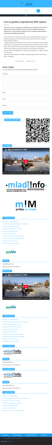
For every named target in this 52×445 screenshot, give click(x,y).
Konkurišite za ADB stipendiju (10, 231)
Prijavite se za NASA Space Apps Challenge (13, 238)
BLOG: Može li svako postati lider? (11, 243)
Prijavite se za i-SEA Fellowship (10, 221)
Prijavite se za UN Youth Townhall (11, 226)
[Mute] (45, 173)
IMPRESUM (5, 435)
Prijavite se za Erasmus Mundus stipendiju (13, 236)
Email (3, 99)
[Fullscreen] (47, 173)
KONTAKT (44, 435)
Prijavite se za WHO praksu (9, 233)
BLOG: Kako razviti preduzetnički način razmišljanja (15, 224)
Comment (5, 74)
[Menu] (26, 15)
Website (4, 105)
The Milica (10, 441)
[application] (26, 161)
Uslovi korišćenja (17, 435)
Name (3, 92)
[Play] (4, 173)
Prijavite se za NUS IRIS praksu (10, 241)
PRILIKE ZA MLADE (9, 218)
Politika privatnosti (31, 435)
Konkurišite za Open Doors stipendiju (12, 228)
